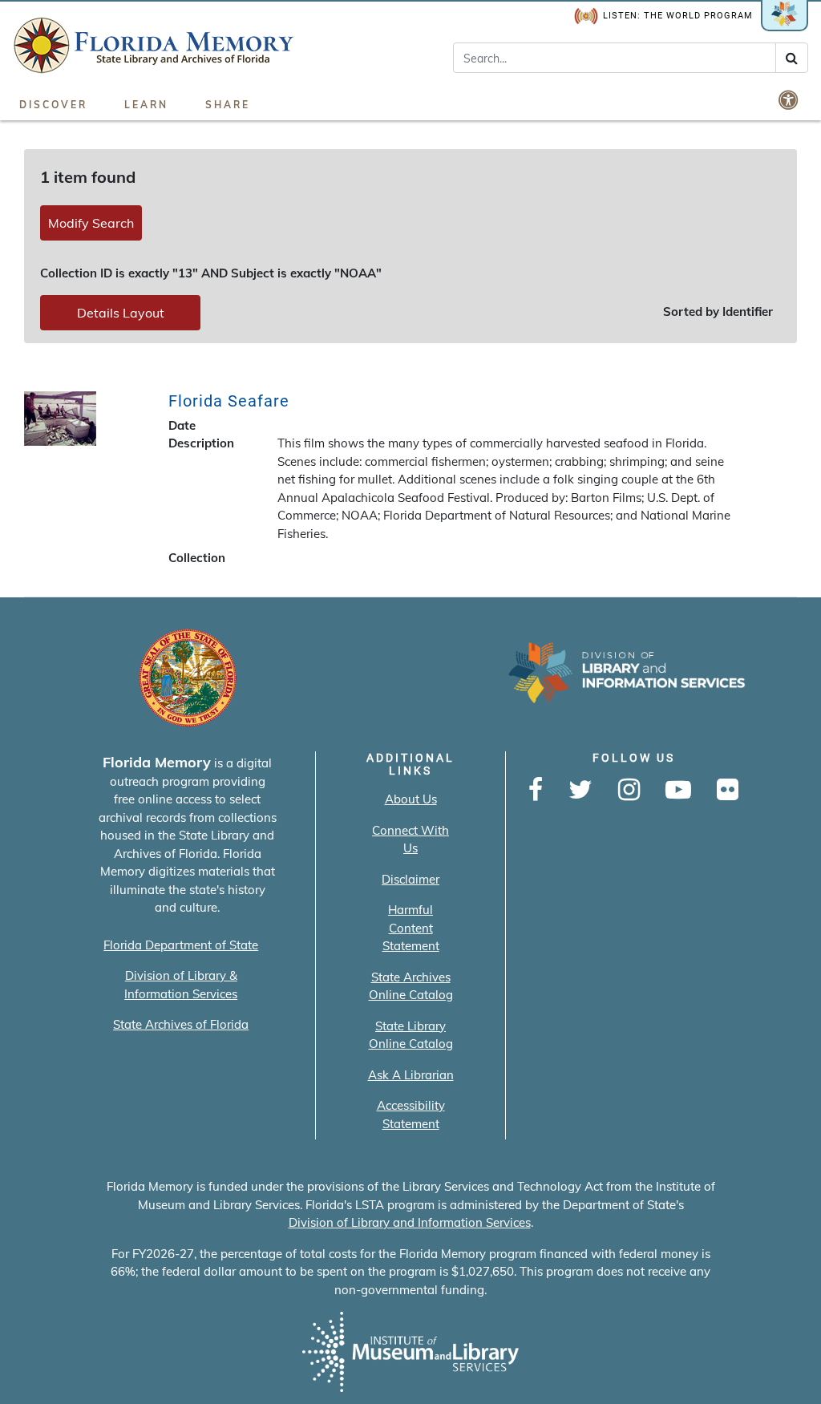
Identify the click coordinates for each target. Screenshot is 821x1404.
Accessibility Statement (411, 1114)
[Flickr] (727, 791)
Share (227, 105)
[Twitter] (580, 791)
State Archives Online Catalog (411, 986)
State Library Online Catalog (411, 1035)
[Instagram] (629, 791)
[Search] (791, 57)
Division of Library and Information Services (410, 1222)
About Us (411, 799)
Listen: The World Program (678, 15)
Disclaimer (410, 879)
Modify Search (91, 223)
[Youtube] (678, 791)
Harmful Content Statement (410, 927)
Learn (146, 105)
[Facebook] (536, 791)
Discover (53, 105)
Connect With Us (410, 839)
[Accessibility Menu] (789, 99)
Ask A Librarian (411, 1074)
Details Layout (120, 313)
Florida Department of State (180, 945)
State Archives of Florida (181, 1024)
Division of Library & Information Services (180, 984)
